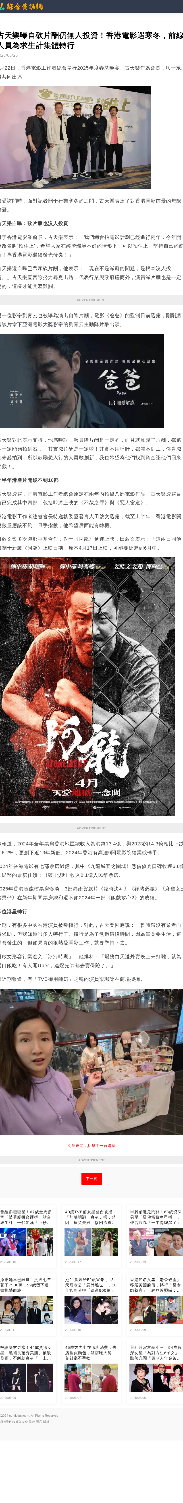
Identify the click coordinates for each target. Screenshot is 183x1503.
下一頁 (91, 1179)
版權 (46, 1422)
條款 (32, 1422)
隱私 (39, 1422)
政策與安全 (20, 1422)
